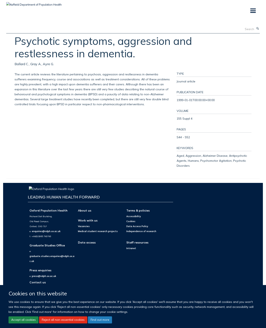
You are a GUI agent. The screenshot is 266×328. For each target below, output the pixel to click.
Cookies (130, 221)
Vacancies (84, 226)
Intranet (131, 248)
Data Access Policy (137, 226)
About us (84, 210)
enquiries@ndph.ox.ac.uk (46, 231)
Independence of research (141, 231)
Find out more (100, 320)
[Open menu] (253, 11)
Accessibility (133, 216)
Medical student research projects (98, 231)
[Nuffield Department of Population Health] (34, 3)
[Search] (257, 28)
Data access (87, 242)
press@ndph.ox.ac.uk (44, 276)
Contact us (38, 282)
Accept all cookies (23, 320)
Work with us (87, 220)
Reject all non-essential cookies (63, 320)
